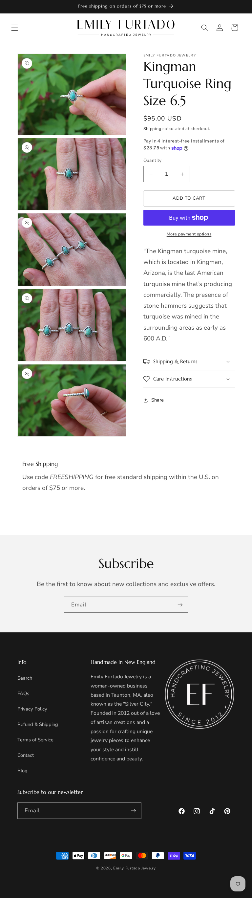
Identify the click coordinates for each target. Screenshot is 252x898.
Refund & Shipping (37, 724)
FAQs (23, 693)
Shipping (152, 128)
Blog (22, 770)
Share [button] (157, 400)
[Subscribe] (180, 605)
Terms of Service (35, 739)
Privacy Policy (32, 709)
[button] (14, 27)
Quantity (152, 160)
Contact (25, 755)
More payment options (189, 234)
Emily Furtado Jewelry (134, 868)
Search (24, 678)
